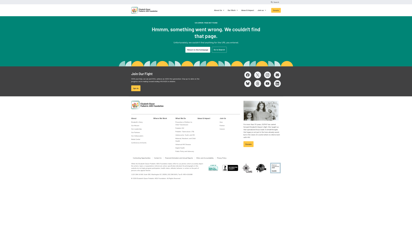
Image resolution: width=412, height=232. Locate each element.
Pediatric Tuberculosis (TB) (184, 132)
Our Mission (135, 126)
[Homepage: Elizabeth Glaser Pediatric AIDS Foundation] (138, 10)
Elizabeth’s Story (137, 122)
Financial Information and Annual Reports (179, 158)
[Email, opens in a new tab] (277, 75)
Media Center (135, 139)
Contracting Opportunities (142, 158)
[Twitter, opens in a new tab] (257, 75)
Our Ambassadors (137, 136)
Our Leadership (136, 129)
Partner (222, 126)
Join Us (223, 118)
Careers (222, 129)
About (133, 118)
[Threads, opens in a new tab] (257, 83)
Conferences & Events (138, 143)
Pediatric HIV (179, 128)
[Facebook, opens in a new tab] (247, 75)
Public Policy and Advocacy (184, 151)
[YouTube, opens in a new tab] (267, 83)
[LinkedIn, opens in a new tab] (277, 83)
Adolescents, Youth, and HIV (185, 135)
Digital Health (180, 148)
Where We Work (160, 118)
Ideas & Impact (204, 118)
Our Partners (135, 132)
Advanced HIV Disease (183, 144)
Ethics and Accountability (205, 158)
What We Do (180, 118)
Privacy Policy (221, 158)
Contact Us (158, 158)
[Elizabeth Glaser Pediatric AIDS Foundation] (147, 105)
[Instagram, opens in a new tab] (267, 75)
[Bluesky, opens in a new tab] (247, 83)
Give (221, 122)
